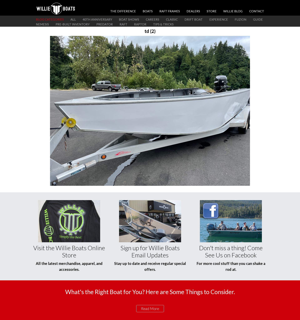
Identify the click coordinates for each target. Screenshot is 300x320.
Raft (123, 24)
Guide (258, 19)
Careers (152, 19)
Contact (256, 11)
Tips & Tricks (163, 24)
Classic (172, 19)
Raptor (140, 24)
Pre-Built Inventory (73, 24)
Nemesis (42, 24)
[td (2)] (150, 184)
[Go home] (56, 9)
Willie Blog (232, 11)
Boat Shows (129, 19)
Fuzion (240, 19)
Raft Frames (169, 11)
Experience (218, 19)
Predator (104, 24)
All (73, 19)
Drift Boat (194, 19)
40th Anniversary (97, 19)
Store (212, 11)
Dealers (193, 11)
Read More (150, 308)
